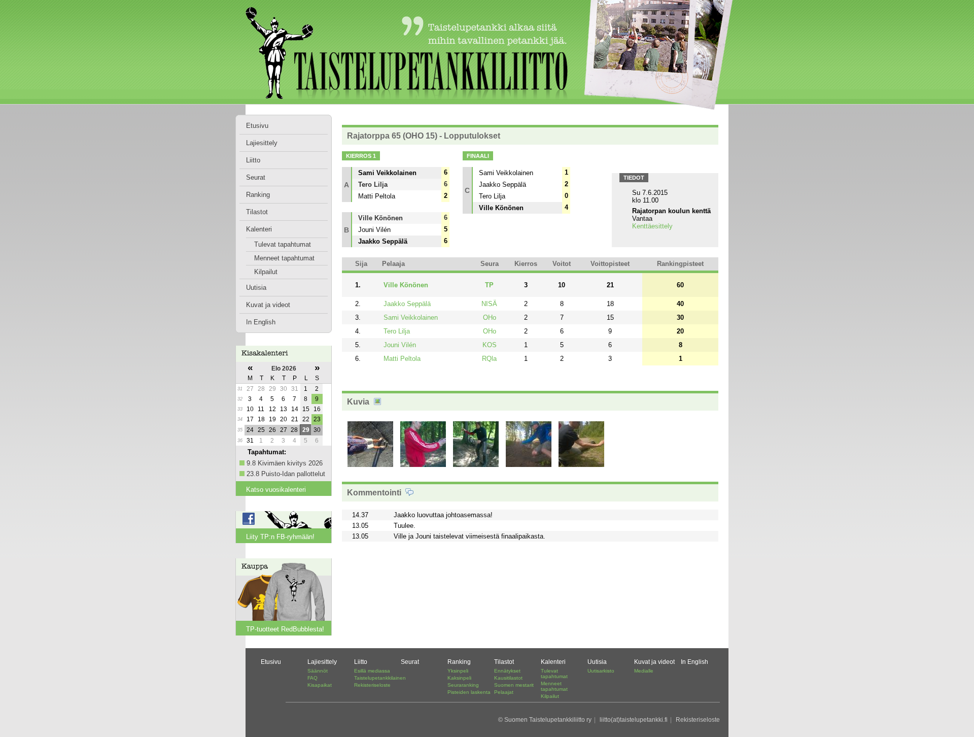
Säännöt (317, 671)
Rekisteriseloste (372, 685)
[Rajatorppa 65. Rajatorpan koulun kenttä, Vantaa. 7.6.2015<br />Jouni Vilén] (475, 466)
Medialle (643, 671)
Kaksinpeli (459, 678)
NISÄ (489, 304)
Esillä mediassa (372, 671)
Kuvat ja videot (268, 305)
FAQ (312, 678)
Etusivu (257, 125)
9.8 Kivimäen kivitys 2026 (285, 463)
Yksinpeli (457, 671)
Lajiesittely (261, 143)
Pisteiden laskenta (469, 692)
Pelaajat (503, 692)
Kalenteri (259, 229)
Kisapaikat (319, 685)
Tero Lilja (397, 331)
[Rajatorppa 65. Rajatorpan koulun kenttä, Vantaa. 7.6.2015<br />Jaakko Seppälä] (423, 466)
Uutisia (256, 287)
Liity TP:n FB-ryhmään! (280, 537)
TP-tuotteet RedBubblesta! (285, 629)
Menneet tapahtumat (284, 258)
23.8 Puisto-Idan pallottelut (286, 474)
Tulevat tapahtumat (282, 244)
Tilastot (257, 212)
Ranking (258, 194)
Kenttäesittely (652, 226)
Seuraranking (463, 685)
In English (260, 322)
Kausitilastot (508, 678)
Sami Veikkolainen (411, 317)
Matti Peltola (402, 358)
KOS (489, 345)
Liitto (253, 160)
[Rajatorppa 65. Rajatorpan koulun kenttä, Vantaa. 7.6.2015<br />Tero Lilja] (581, 466)
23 (317, 419)
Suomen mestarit (514, 685)
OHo (489, 317)
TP (489, 285)
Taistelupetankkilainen (380, 678)
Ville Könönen (406, 285)
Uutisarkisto (600, 671)
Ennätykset (507, 671)
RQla (489, 358)
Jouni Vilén (400, 345)
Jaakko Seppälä (407, 304)
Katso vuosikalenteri (276, 489)
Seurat (255, 177)
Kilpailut (265, 272)
